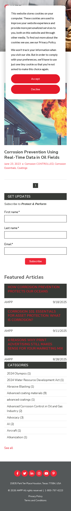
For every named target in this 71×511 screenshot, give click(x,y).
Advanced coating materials (27, 393)
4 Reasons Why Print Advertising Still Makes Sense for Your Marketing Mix (35, 344)
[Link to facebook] (17, 473)
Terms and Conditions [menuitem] (35, 500)
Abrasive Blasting (20, 387)
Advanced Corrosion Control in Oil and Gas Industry (35, 408)
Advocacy (15, 418)
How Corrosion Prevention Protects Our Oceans (34, 289)
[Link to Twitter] (24, 473)
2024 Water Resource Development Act (35, 380)
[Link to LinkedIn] (32, 473)
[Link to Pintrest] (53, 473)
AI (10, 424)
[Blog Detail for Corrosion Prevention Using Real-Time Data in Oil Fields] (35, 114)
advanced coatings (21, 400)
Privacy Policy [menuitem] (35, 496)
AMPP (20, 490)
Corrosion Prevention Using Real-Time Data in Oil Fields (31, 154)
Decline (35, 89)
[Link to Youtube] (46, 473)
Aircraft (14, 431)
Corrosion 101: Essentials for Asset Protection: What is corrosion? (34, 315)
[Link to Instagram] (39, 473)
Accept (35, 78)
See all (8, 448)
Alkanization (17, 437)
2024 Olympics (19, 374)
